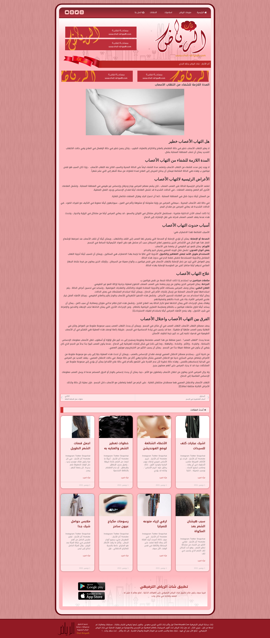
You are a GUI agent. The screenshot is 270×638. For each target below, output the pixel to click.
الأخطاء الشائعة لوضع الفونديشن (155, 445)
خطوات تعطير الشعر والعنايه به (116, 445)
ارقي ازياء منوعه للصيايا (155, 524)
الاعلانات (154, 12)
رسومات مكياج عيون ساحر (118, 524)
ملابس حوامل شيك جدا (80, 524)
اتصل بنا (138, 12)
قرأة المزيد (201, 477)
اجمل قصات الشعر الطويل (80, 445)
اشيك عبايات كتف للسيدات (192, 445)
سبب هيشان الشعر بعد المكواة (196, 526)
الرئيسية (200, 12)
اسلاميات (168, 12)
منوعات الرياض (185, 12)
